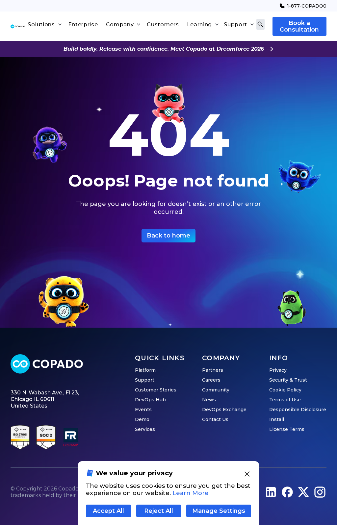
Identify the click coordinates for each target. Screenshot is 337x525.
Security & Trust (288, 380)
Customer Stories (155, 390)
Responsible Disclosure (297, 410)
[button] (44, 25)
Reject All (158, 510)
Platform (145, 370)
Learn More (190, 493)
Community (215, 390)
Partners (212, 370)
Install (276, 419)
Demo (142, 419)
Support (144, 380)
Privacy (278, 370)
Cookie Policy (285, 390)
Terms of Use (285, 400)
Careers (211, 380)
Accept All (108, 510)
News (209, 400)
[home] (18, 26)
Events (143, 410)
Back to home (168, 235)
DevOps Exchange (224, 410)
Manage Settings (218, 510)
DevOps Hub (150, 400)
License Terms (286, 429)
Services (145, 429)
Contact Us (215, 419)
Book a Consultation (299, 26)
